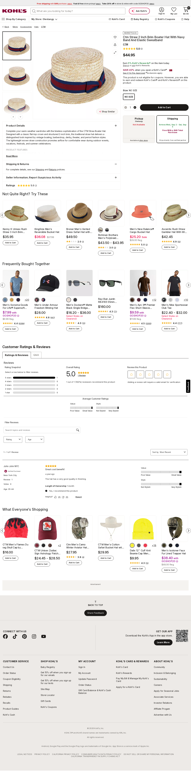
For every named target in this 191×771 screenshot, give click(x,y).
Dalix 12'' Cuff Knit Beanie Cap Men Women (140, 552)
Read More (12, 156)
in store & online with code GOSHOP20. (128, 4)
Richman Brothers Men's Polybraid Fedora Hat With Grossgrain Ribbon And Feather (111, 236)
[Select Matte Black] (75, 299)
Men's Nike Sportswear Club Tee (175, 306)
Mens (15, 27)
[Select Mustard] (11, 299)
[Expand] (115, 52)
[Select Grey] (107, 230)
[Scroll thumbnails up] (13, 116)
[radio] (139, 129)
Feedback (188, 387)
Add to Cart (10, 243)
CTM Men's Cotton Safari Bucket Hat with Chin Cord (110, 546)
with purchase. (54, 4)
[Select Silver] (68, 299)
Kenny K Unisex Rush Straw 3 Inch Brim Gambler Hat (15, 231)
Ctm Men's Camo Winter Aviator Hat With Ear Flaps (76, 546)
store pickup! (87, 4)
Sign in (126, 65)
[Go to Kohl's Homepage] (14, 11)
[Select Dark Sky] (5, 299)
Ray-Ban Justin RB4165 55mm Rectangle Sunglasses (110, 300)
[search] (34, 11)
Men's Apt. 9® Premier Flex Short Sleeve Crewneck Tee (142, 306)
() (83, 242)
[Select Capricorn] (36, 545)
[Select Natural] (100, 230)
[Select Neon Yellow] (132, 545)
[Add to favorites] (115, 37)
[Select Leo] (50, 545)
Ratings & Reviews (16, 355)
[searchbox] (77, 11)
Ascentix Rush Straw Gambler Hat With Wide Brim (175, 231)
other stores (143, 140)
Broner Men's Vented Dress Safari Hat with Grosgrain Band (78, 231)
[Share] (115, 45)
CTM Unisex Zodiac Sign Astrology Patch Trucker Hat (46, 552)
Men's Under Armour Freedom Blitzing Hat (46, 306)
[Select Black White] (164, 299)
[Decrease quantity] (125, 107)
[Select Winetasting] (138, 299)
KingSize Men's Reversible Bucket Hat (46, 231)
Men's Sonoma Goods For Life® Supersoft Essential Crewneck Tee (15, 306)
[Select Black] (36, 299)
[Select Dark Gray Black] (170, 299)
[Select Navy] (177, 545)
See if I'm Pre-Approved (134, 73)
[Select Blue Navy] (145, 299)
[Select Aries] (43, 545)
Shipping (172, 118)
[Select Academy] (43, 299)
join (133, 65)
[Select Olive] (164, 545)
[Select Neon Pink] (145, 545)
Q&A (36, 354)
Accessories (26, 27)
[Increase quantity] (135, 107)
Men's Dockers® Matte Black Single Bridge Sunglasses (79, 306)
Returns (53, 169)
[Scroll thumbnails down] (20, 116)
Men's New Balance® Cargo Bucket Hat (142, 231)
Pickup (139, 118)
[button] (133, 48)
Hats (36, 27)
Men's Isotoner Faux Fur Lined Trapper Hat (174, 552)
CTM (43, 27)
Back (8, 27)
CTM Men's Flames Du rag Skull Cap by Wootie (15, 546)
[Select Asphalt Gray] (138, 545)
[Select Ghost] (177, 299)
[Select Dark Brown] (132, 299)
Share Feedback (95, 613)
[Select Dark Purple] (18, 299)
